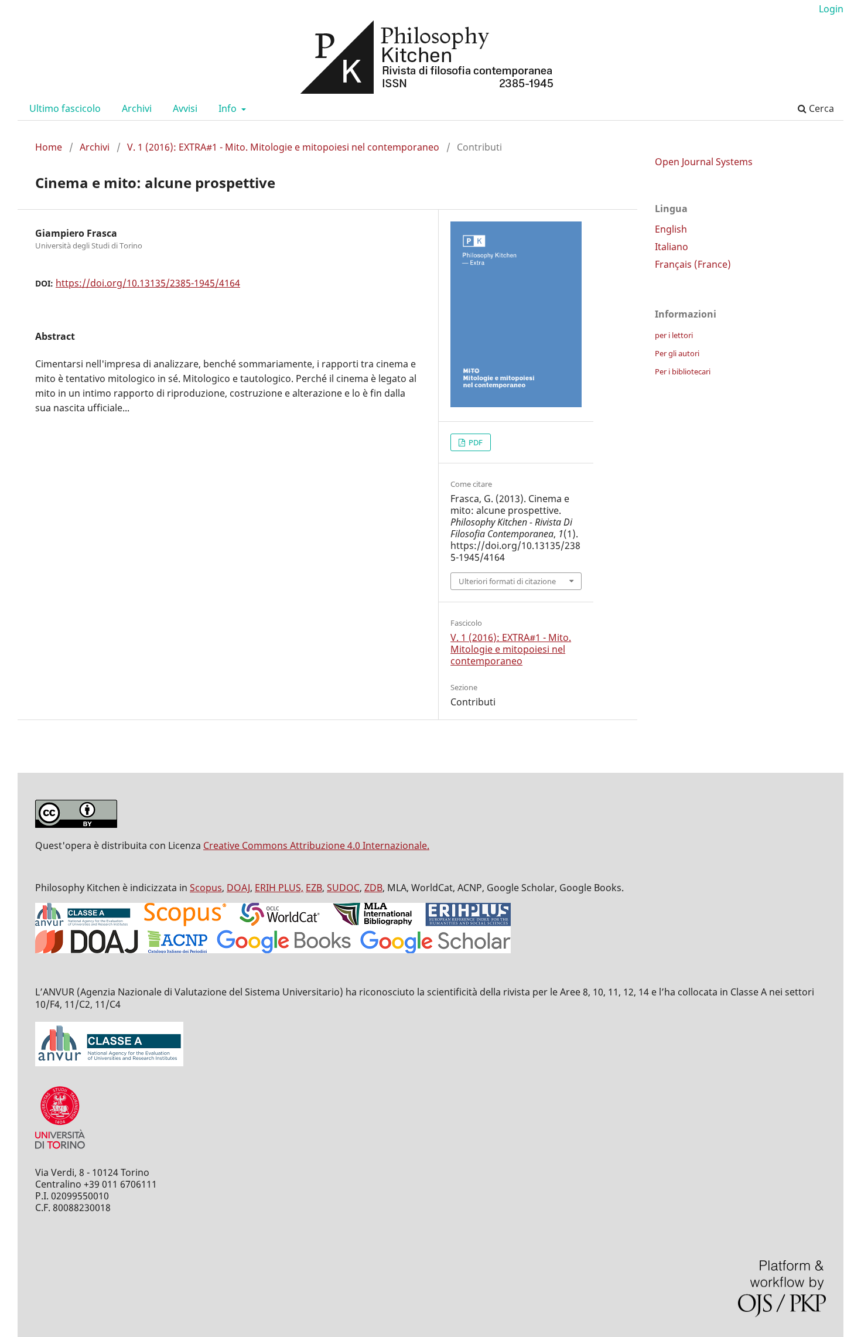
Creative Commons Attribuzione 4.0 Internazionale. (316, 845)
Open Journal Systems (704, 161)
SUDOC (343, 887)
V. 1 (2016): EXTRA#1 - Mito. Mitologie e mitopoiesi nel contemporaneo (283, 147)
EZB (314, 887)
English (671, 229)
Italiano (671, 246)
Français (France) (693, 264)
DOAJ (238, 887)
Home (48, 147)
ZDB (373, 887)
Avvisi (185, 108)
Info (228, 108)
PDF (475, 442)
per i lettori (674, 335)
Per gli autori (677, 353)
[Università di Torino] (60, 1151)
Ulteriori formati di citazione (507, 581)
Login (831, 8)
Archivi (137, 108)
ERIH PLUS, (279, 887)
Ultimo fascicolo (65, 108)
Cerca (820, 108)
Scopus (206, 887)
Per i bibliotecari (682, 371)
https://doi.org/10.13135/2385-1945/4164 (148, 283)
